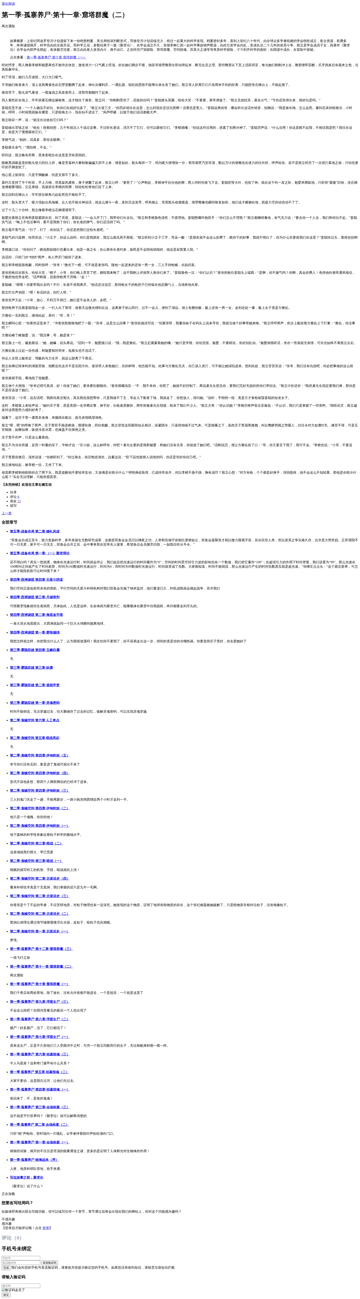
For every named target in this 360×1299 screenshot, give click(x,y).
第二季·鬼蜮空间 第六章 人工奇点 (34, 720)
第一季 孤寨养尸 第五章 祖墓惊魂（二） (39, 1072)
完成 (6, 1267)
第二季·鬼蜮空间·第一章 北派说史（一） (40, 931)
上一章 (7, 513)
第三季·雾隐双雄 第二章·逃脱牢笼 (35, 685)
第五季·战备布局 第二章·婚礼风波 (35, 531)
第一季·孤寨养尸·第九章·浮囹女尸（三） (40, 1001)
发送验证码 (49, 1262)
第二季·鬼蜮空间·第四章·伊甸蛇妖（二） (40, 808)
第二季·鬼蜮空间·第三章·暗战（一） (36, 861)
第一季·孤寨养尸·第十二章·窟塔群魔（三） (41, 949)
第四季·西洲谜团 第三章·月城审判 (35, 597)
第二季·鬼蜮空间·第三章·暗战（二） (36, 843)
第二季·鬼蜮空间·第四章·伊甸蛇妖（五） (40, 755)
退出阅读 (8, 3)
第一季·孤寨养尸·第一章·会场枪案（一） (40, 1142)
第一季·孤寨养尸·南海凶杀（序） (34, 1160)
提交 (6, 1294)
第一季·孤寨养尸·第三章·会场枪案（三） (40, 1107)
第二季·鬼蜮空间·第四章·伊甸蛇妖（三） (40, 790)
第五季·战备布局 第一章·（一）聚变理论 (40, 553)
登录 (45, 1228)
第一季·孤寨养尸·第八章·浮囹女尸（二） (40, 1019)
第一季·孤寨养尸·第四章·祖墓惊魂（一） (40, 1089)
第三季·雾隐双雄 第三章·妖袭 (31, 667)
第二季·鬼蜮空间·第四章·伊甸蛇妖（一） (40, 825)
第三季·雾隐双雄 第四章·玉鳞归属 (35, 650)
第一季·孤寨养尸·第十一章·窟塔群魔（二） (41, 966)
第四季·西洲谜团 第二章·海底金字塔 (36, 615)
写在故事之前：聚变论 (26, 1177)
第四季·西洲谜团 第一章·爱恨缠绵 (35, 632)
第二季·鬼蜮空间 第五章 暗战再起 (34, 738)
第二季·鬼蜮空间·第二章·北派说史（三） (40, 896)
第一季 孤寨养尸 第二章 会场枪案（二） (39, 1124)
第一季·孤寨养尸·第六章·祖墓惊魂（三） (40, 1054)
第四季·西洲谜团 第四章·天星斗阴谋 (36, 579)
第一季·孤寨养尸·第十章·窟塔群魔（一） (56, 57)
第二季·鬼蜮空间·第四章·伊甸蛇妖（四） (40, 773)
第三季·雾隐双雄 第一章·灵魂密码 (35, 703)
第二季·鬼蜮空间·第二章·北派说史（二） (40, 913)
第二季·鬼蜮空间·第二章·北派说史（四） (40, 878)
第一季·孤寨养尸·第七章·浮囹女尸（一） (40, 1037)
